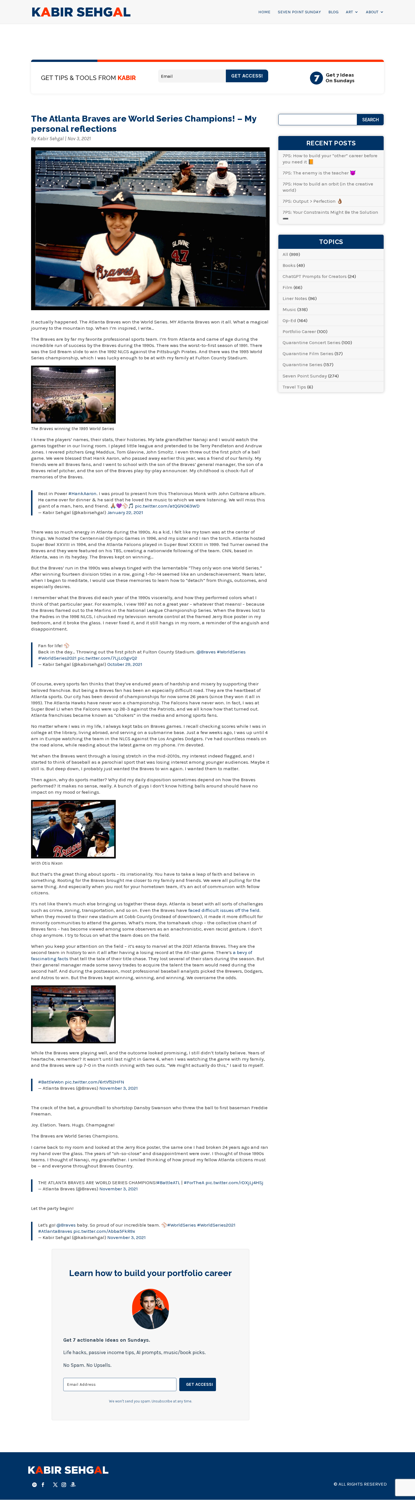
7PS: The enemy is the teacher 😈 (319, 173)
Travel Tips (294, 387)
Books (289, 265)
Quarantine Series (302, 364)
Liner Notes (295, 298)
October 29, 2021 (124, 664)
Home (264, 12)
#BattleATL (168, 1182)
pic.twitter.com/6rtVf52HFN (94, 1082)
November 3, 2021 (118, 1088)
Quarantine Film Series (308, 353)
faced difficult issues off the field (223, 910)
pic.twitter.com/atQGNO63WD (167, 506)
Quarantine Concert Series (311, 342)
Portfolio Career (299, 331)
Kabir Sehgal (50, 138)
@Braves (206, 652)
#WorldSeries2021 (57, 658)
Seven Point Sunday (299, 12)
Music (289, 309)
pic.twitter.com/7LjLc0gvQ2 (107, 658)
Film (287, 287)
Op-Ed (289, 320)
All (285, 254)
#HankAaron (82, 493)
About (372, 12)
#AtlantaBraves (55, 1231)
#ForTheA (194, 1182)
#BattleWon (51, 1082)
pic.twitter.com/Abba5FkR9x (104, 1231)
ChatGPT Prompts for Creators (315, 276)
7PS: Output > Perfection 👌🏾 (313, 201)
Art (349, 12)
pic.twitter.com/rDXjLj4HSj (234, 1182)
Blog (333, 12)
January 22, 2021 (125, 512)
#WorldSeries (231, 652)
